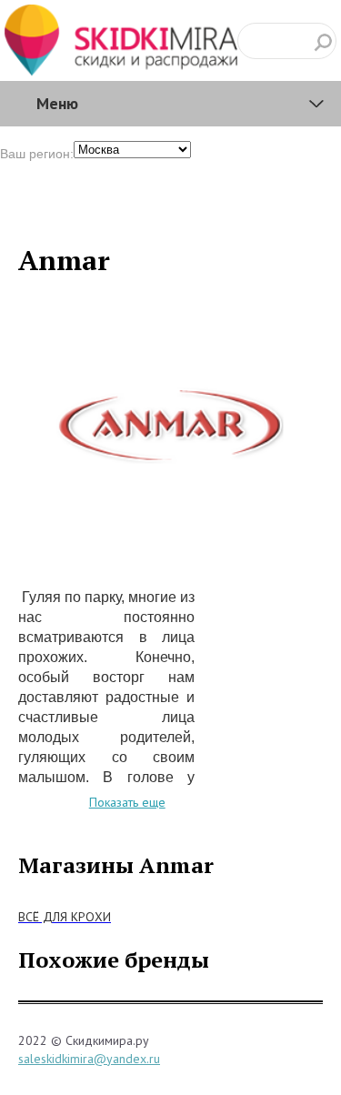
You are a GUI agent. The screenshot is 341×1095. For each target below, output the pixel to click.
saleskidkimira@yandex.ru (89, 1058)
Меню (57, 103)
